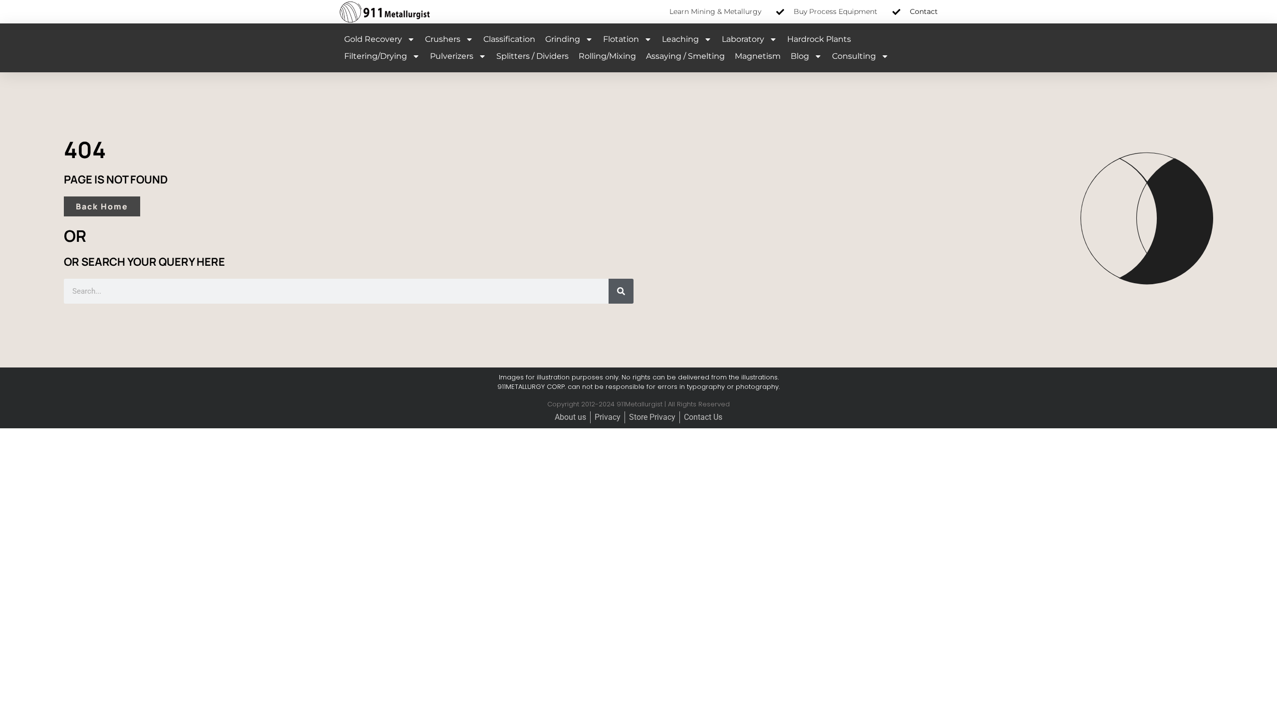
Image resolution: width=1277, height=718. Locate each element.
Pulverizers (451, 56)
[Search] (621, 291)
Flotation (621, 39)
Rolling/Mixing (607, 56)
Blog (800, 56)
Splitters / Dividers (532, 56)
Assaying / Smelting (685, 56)
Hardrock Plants (819, 39)
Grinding (562, 39)
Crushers (442, 39)
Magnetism (758, 56)
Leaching (680, 39)
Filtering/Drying (375, 56)
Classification (509, 39)
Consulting (854, 56)
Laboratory (743, 39)
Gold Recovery (373, 39)
